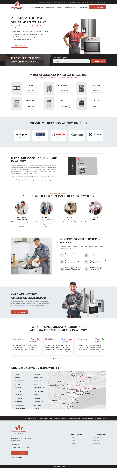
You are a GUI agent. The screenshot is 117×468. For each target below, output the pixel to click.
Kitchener (19, 398)
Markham (18, 401)
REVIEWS (60, 7)
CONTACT (83, 7)
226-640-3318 (76, 2)
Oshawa (37, 408)
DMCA (12, 457)
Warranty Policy (97, 443)
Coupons (73, 437)
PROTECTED (18, 457)
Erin (35, 384)
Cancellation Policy (98, 437)
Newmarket (19, 405)
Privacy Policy (96, 440)
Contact (73, 443)
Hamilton (18, 394)
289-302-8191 (62, 2)
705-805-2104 (89, 2)
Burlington (19, 381)
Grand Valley (39, 388)
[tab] (53, 358)
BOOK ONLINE (100, 61)
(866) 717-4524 (102, 2)
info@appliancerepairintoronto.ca (21, 447)
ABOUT (75, 7)
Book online (98, 7)
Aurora (37, 374)
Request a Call (20, 45)
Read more (14, 183)
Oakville (37, 405)
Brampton (38, 377)
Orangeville (20, 408)
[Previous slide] (12, 135)
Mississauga (38, 401)
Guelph (18, 391)
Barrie (17, 377)
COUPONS (68, 7)
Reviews (73, 440)
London (37, 398)
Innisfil (37, 394)
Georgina (18, 388)
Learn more (31, 91)
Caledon (37, 381)
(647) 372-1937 (15, 444)
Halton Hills (39, 391)
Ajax (17, 374)
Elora (17, 384)
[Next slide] (105, 135)
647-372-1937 (48, 2)
